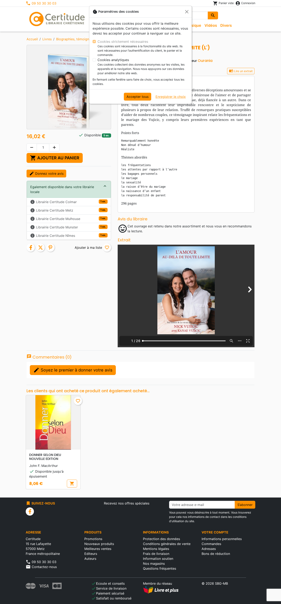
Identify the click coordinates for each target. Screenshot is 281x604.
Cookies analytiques (113, 60)
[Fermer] (186, 11)
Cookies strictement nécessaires (123, 41)
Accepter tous (138, 97)
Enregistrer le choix (171, 97)
